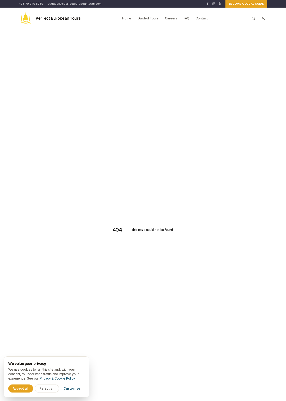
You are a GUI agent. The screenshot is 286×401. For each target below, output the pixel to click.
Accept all (21, 388)
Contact (202, 18)
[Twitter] (220, 4)
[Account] (263, 18)
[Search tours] (253, 18)
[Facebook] (207, 4)
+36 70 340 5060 (31, 3)
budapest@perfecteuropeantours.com (74, 3)
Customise (71, 388)
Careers (171, 18)
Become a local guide (246, 3)
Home (126, 18)
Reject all (47, 388)
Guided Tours (148, 18)
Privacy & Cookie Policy (57, 378)
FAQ (186, 18)
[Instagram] (214, 4)
